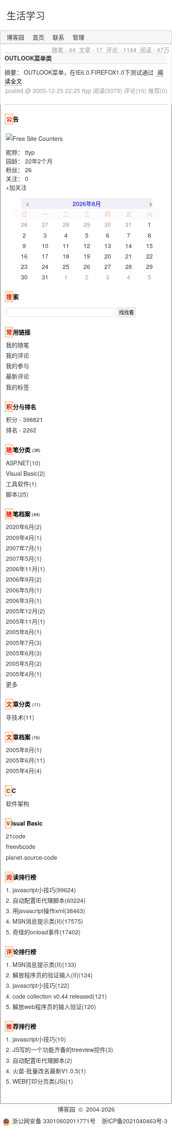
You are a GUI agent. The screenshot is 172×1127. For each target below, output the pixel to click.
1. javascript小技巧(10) (36, 1039)
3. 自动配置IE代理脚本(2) (39, 1060)
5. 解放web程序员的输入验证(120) (51, 1006)
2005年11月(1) (25, 621)
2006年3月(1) (24, 600)
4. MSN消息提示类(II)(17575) (44, 921)
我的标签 (17, 387)
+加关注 (16, 187)
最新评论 (17, 376)
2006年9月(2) (24, 579)
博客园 (15, 37)
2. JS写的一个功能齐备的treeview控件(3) (59, 1049)
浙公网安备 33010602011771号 (54, 1121)
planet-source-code (31, 857)
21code (15, 836)
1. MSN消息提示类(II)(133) (41, 964)
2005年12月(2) (25, 611)
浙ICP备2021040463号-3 (134, 1121)
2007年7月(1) (24, 548)
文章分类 (18, 704)
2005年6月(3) (24, 653)
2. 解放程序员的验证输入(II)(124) (49, 975)
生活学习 (26, 15)
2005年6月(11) (25, 760)
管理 (78, 37)
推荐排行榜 (21, 1026)
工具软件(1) (21, 483)
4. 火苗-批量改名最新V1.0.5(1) (46, 1071)
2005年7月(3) (24, 642)
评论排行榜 (21, 951)
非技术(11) (20, 717)
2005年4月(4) (24, 770)
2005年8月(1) (24, 632)
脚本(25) (17, 494)
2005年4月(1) (24, 674)
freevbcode (20, 846)
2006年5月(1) (24, 590)
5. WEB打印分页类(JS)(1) (39, 1081)
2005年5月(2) (24, 663)
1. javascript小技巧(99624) (41, 890)
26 (28, 170)
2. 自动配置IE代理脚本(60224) (46, 900)
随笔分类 (18, 449)
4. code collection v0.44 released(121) (56, 996)
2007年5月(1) (24, 558)
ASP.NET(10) (23, 463)
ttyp (30, 152)
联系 (58, 37)
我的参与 (17, 365)
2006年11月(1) (25, 569)
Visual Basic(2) (25, 473)
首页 (38, 37)
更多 (12, 684)
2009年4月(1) (24, 537)
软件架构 (17, 803)
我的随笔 (17, 345)
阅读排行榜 (21, 877)
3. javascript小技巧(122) (37, 985)
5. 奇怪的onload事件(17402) (43, 932)
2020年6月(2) (24, 526)
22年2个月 (39, 161)
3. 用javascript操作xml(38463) (45, 910)
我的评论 (17, 355)
